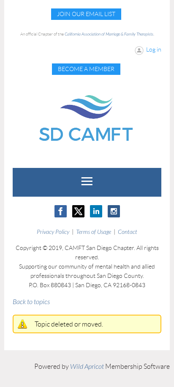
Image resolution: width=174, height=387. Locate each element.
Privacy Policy (53, 232)
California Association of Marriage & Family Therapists (109, 34)
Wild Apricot (87, 367)
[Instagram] (114, 211)
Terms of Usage (93, 232)
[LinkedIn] (96, 211)
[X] (78, 211)
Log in (153, 49)
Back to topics (31, 302)
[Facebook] (60, 211)
